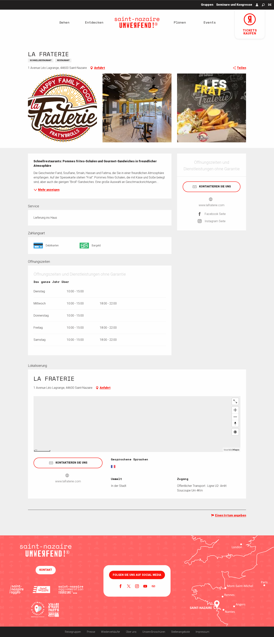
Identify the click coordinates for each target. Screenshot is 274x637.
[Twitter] (129, 586)
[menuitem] (64, 22)
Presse (91, 631)
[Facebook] (120, 586)
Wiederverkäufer (110, 631)
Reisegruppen (73, 631)
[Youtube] (145, 586)
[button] (263, 5)
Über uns (131, 631)
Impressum (202, 631)
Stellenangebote (180, 631)
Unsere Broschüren (153, 631)
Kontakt (45, 569)
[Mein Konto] (257, 5)
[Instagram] (137, 586)
